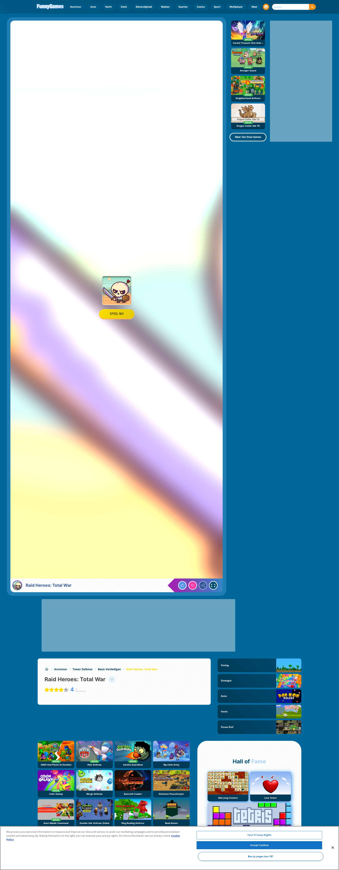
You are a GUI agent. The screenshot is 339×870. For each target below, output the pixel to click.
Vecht (108, 6)
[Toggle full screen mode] (213, 585)
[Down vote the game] (192, 585)
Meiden (165, 6)
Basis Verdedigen (109, 669)
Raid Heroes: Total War (141, 669)
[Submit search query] (312, 7)
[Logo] (50, 7)
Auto (93, 6)
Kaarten (183, 6)
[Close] (332, 847)
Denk (124, 6)
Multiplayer (236, 6)
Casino (201, 6)
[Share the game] (203, 585)
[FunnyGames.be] (47, 669)
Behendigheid (144, 6)
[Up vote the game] (182, 585)
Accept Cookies (259, 845)
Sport (217, 6)
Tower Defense (82, 669)
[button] (266, 7)
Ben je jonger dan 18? (260, 856)
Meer (254, 6)
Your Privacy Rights (259, 835)
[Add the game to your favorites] (112, 679)
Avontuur (75, 6)
